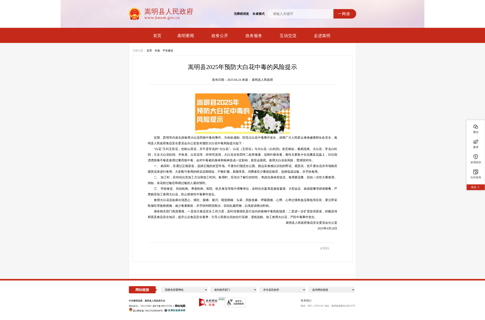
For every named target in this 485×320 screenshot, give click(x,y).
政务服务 (254, 35)
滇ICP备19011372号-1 (163, 306)
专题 (157, 50)
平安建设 (168, 50)
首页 (157, 35)
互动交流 (288, 35)
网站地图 (180, 305)
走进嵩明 (322, 35)
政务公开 (219, 35)
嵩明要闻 (185, 35)
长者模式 (259, 13)
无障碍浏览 (241, 13)
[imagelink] (220, 298)
